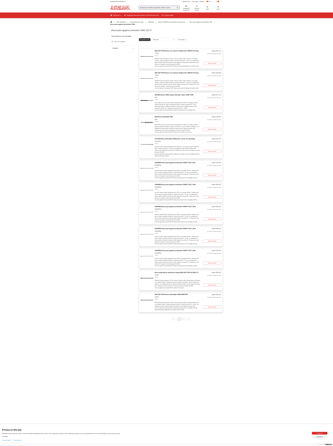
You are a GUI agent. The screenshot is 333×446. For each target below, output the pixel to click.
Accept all (320, 433)
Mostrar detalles (212, 63)
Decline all (320, 437)
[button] (207, 8)
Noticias (202, 1)
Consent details (6, 440)
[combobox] (159, 7)
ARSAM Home (186, 1)
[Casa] (111, 22)
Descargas (195, 1)
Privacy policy (18, 440)
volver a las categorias (119, 41)
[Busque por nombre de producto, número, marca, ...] (177, 7)
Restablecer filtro (145, 39)
